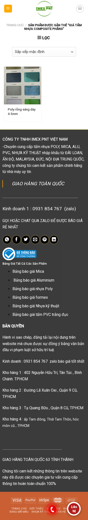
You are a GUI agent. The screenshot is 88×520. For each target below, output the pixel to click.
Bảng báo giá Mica (28, 271)
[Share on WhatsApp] (7, 239)
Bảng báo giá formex (30, 297)
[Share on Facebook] (16, 239)
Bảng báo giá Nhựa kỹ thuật (35, 306)
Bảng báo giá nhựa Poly (32, 288)
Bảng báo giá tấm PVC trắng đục (40, 314)
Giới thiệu (36, 508)
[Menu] (8, 9)
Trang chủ (14, 25)
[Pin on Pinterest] (44, 239)
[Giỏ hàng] (80, 8)
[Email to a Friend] (35, 239)
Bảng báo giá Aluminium (33, 280)
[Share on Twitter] (26, 239)
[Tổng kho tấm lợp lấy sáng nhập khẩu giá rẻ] (44, 8)
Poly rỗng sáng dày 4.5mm (21, 111)
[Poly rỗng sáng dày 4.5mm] (22, 85)
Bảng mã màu (19, 511)
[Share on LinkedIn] (54, 239)
